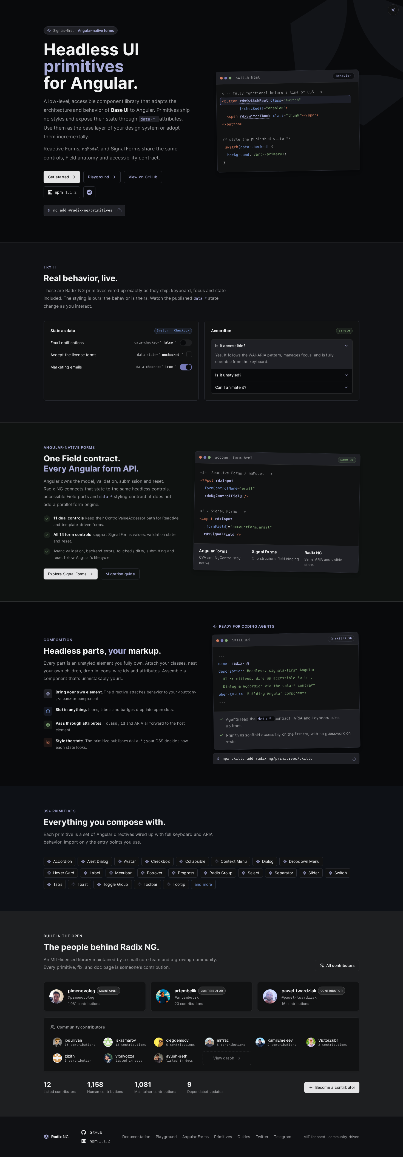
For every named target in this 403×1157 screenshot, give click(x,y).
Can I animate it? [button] (230, 387)
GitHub (96, 1132)
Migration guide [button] (120, 574)
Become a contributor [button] (335, 1087)
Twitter (262, 1136)
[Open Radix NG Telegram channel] (89, 192)
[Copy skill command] (353, 758)
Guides (243, 1136)
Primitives (223, 1136)
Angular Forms (195, 1136)
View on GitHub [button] (143, 177)
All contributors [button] (340, 965)
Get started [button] (58, 177)
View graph (223, 1058)
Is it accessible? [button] (230, 345)
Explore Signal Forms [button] (67, 574)
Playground (166, 1136)
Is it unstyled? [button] (228, 375)
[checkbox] (189, 354)
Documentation (136, 1136)
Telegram (282, 1136)
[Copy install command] (119, 210)
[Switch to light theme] (393, 9)
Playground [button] (98, 177)
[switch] (186, 342)
